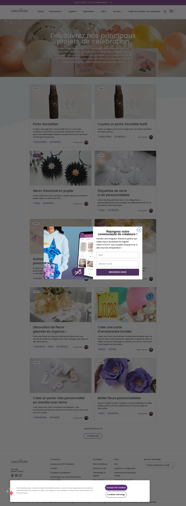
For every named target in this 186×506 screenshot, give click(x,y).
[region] (80, 491)
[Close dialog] (139, 230)
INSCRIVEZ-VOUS (117, 272)
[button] (10, 492)
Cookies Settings (116, 494)
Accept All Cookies (116, 487)
